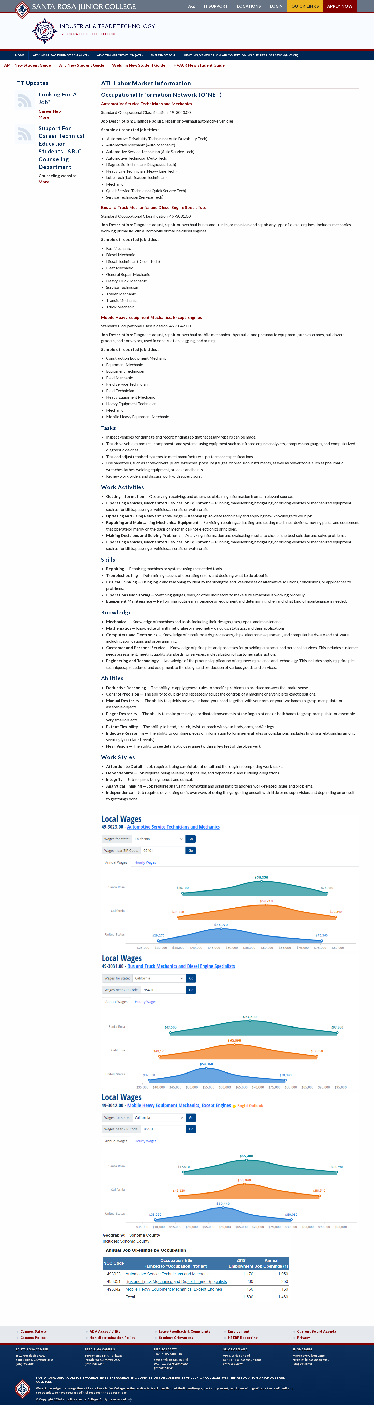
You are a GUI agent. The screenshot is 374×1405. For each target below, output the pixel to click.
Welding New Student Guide (138, 65)
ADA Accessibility (105, 1331)
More (44, 117)
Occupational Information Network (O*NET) (161, 94)
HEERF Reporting (243, 1338)
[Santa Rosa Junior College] (76, 6)
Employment (239, 1331)
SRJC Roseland (235, 1349)
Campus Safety (33, 1331)
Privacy (303, 1338)
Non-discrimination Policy (112, 1338)
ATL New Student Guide (81, 65)
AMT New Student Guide (27, 65)
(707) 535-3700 (302, 1364)
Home (19, 55)
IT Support (216, 6)
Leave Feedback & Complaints (184, 1331)
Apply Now (340, 6)
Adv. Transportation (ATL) (120, 55)
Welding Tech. (163, 55)
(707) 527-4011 (25, 1364)
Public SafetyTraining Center (168, 1351)
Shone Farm (302, 1349)
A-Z (191, 6)
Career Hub (50, 111)
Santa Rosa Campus (32, 1349)
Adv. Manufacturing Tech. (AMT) (61, 55)
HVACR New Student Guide (199, 65)
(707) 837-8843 (163, 1368)
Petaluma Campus (100, 1349)
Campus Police (33, 1338)
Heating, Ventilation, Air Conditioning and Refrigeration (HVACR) (241, 55)
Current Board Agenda (316, 1331)
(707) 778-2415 (94, 1364)
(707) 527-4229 (232, 1364)
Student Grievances (176, 1338)
